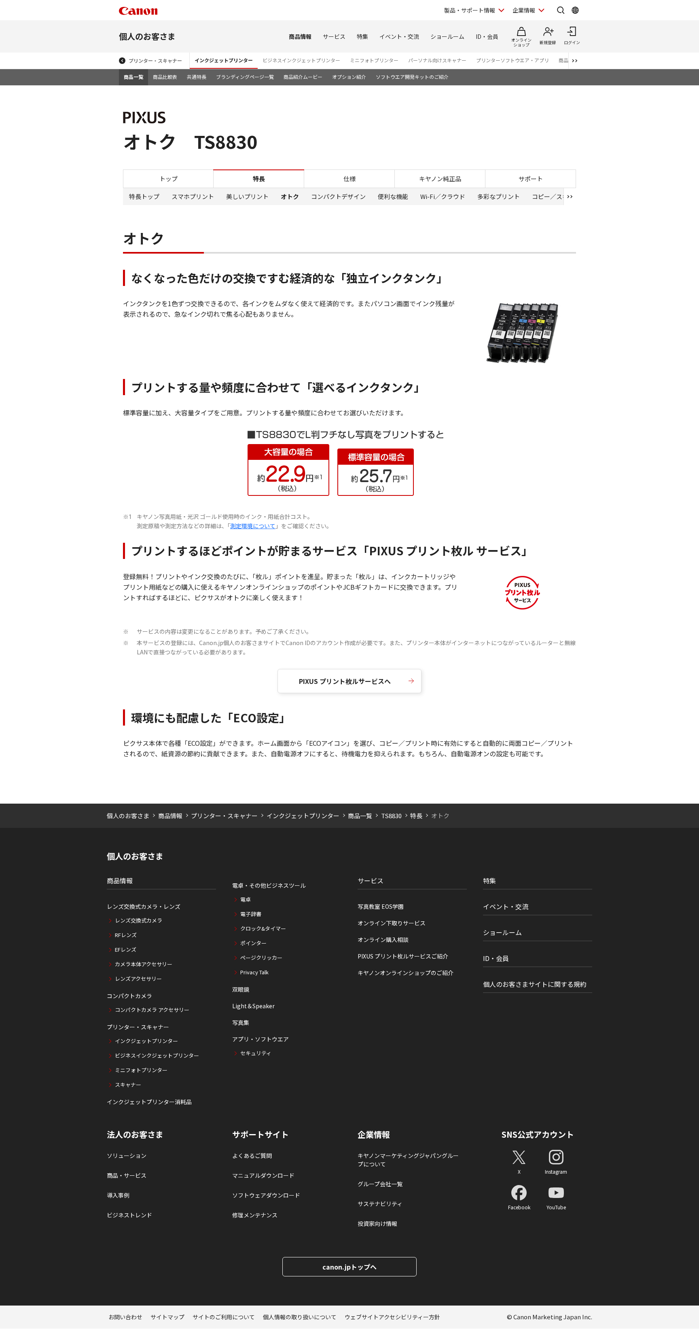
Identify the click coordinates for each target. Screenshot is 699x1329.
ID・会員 (487, 36)
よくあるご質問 (252, 1155)
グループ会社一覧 (380, 1184)
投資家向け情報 (377, 1223)
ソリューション (126, 1155)
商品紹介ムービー (303, 76)
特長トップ (144, 196)
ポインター (253, 943)
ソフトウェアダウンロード (266, 1195)
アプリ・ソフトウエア (260, 1039)
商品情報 (300, 36)
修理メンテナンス (254, 1215)
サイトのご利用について (224, 1317)
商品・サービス (126, 1175)
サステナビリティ (380, 1204)
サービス (334, 36)
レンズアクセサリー (138, 978)
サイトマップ (167, 1317)
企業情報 (524, 10)
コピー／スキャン (556, 196)
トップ (168, 178)
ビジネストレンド (129, 1215)
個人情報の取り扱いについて (300, 1317)
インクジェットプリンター (224, 60)
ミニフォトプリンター (374, 60)
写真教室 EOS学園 (381, 906)
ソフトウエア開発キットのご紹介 (412, 76)
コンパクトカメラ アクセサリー (152, 1010)
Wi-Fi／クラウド (442, 196)
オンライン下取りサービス (392, 923)
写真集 (240, 1022)
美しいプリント (247, 196)
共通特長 (196, 76)
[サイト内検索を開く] (561, 10)
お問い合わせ (125, 1317)
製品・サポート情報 (469, 10)
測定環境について (252, 526)
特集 (362, 36)
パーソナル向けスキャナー (437, 60)
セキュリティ (255, 1053)
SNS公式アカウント (538, 1134)
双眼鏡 (240, 989)
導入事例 (118, 1195)
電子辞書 (250, 914)
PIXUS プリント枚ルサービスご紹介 (403, 956)
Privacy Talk (254, 972)
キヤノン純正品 (440, 178)
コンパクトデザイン (338, 196)
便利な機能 (393, 196)
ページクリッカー (261, 957)
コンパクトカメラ (129, 996)
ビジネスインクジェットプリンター (301, 60)
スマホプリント (193, 196)
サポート (531, 178)
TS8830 (391, 815)
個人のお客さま (147, 36)
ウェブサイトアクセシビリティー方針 (392, 1317)
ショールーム (447, 36)
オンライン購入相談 (383, 939)
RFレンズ (126, 935)
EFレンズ (125, 949)
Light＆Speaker (253, 1006)
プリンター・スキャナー (155, 60)
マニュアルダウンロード (263, 1175)
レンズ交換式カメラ (138, 920)
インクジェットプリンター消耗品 (149, 1102)
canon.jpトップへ (349, 1267)
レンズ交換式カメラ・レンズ (143, 906)
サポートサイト (260, 1134)
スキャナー (128, 1084)
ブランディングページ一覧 (245, 76)
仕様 (349, 178)
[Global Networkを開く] (575, 10)
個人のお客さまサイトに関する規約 (535, 984)
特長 (416, 815)
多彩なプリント (498, 196)
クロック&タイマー (263, 928)
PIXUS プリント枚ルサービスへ (345, 681)
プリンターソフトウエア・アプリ (512, 60)
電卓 (245, 899)
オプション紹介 (349, 76)
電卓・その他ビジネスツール (269, 885)
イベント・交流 (399, 36)
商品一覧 (133, 76)
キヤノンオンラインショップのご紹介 (405, 973)
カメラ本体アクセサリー (143, 964)
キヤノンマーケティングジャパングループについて (408, 1159)
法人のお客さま (135, 1134)
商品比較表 (165, 76)
